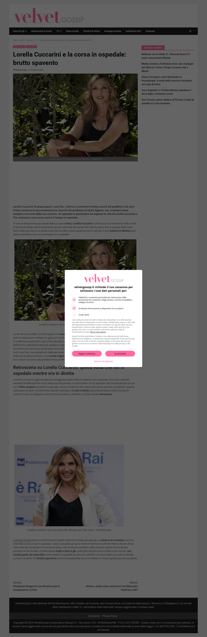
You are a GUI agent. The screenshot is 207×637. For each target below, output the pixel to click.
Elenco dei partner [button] (98, 332)
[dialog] (103, 318)
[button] (103, 315)
